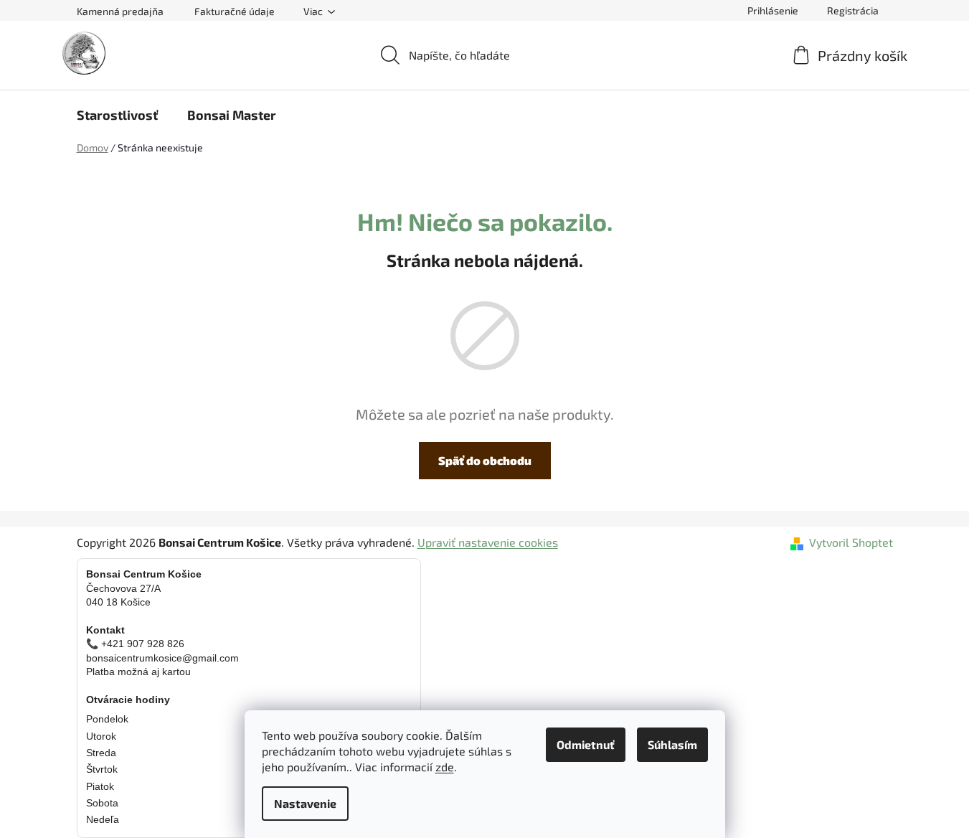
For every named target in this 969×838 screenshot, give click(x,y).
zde (444, 766)
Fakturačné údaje (234, 11)
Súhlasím (672, 744)
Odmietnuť (586, 744)
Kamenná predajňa (120, 11)
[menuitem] (117, 114)
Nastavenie (305, 803)
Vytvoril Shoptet (851, 542)
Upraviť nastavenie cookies (487, 542)
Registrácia (853, 10)
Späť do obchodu (484, 460)
